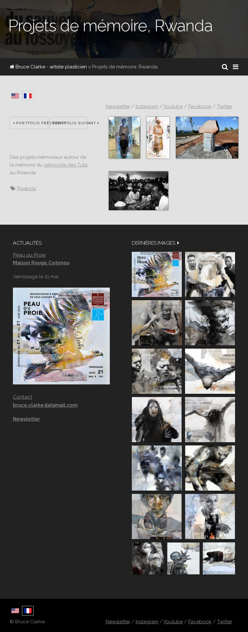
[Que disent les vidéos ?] (183, 558)
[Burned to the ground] (219, 558)
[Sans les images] (157, 371)
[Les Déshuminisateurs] (210, 419)
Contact (22, 397)
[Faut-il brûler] (210, 274)
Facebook (200, 106)
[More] (178, 243)
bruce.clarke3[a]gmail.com (45, 405)
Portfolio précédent (31, 123)
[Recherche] (225, 67)
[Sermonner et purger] (157, 468)
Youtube (173, 106)
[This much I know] (148, 558)
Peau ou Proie (29, 255)
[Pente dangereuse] (210, 371)
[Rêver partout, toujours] (210, 468)
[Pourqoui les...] (157, 322)
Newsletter (118, 106)
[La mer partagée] (210, 322)
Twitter (224, 106)
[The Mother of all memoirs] (157, 516)
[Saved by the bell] (210, 516)
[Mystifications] (157, 419)
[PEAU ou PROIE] (157, 274)
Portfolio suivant (70, 123)
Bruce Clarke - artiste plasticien (50, 67)
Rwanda (26, 188)
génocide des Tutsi (66, 165)
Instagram (147, 106)
